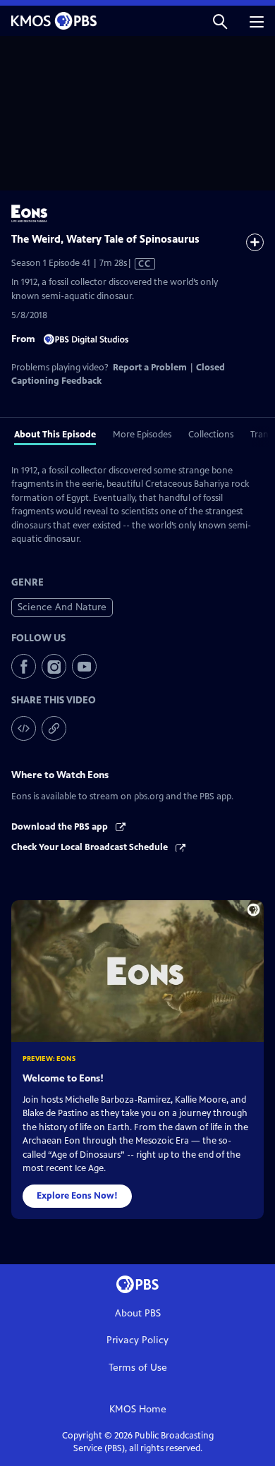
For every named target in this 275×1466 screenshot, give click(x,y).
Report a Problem (150, 367)
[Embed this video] (23, 728)
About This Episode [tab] (55, 434)
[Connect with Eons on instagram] (54, 666)
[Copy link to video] (54, 728)
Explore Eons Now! (77, 1195)
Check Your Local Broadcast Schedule (90, 847)
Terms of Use (138, 1368)
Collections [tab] (210, 434)
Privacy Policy (137, 1340)
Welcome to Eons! (63, 1078)
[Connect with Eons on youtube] (84, 666)
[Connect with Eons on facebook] (23, 666)
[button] (220, 21)
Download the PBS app (60, 826)
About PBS (138, 1313)
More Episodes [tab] (142, 434)
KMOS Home (137, 1409)
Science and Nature (62, 607)
